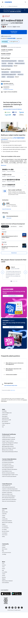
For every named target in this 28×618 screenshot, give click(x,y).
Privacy (3, 568)
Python (3, 425)
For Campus (4, 529)
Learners (4, 545)
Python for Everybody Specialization (9, 476)
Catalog (3, 517)
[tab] (5, 226)
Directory (4, 577)
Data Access (20, 61)
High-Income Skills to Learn (7, 494)
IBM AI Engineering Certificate (8, 446)
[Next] (25, 272)
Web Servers (20, 74)
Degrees (3, 524)
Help (3, 570)
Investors (4, 565)
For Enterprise (5, 526)
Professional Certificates (7, 520)
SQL (3, 427)
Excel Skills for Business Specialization (9, 469)
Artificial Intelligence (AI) (6, 412)
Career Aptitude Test (6, 485)
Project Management (6, 423)
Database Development (19, 63)
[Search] (25, 2)
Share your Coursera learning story (9, 501)
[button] (18, 26)
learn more (13, 390)
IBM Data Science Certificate (7, 450)
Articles (3, 575)
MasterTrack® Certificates (7, 522)
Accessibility (4, 572)
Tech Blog (4, 554)
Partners (3, 547)
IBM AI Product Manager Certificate (9, 448)
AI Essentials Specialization (7, 460)
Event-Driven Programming (7, 66)
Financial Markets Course (7, 471)
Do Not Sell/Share (5, 582)
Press (3, 563)
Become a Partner (5, 531)
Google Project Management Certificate (10, 443)
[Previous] (2, 272)
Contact (3, 573)
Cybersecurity (5, 414)
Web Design (10, 63)
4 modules (4, 46)
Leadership (4, 513)
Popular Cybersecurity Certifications (9, 499)
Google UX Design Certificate (7, 444)
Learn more (19, 38)
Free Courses (4, 534)
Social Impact (4, 533)
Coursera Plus (4, 519)
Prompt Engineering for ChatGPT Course (10, 474)
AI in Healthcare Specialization (8, 466)
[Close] (25, 10)
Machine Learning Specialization (8, 473)
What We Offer (5, 512)
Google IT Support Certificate (8, 441)
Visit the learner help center (10, 385)
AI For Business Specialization (8, 462)
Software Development (12, 6)
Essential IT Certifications (7, 492)
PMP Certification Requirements (8, 497)
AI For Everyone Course (6, 464)
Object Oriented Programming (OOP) (9, 61)
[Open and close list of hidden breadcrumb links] (5, 6)
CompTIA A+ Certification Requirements (10, 489)
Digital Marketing (5, 418)
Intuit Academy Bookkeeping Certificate (10, 451)
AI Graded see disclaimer (8, 89)
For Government (5, 527)
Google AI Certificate (6, 436)
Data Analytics (5, 416)
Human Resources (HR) (6, 420)
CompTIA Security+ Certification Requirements (11, 490)
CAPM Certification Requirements (8, 487)
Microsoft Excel (5, 421)
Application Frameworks (15, 72)
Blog (3, 550)
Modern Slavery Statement (7, 581)
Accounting (4, 411)
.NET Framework (10, 77)
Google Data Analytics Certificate (8, 439)
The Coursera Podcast (6, 552)
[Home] (2, 6)
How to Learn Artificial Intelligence (8, 496)
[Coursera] (8, 2)
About (3, 510)
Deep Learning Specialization (7, 467)
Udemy (3, 536)
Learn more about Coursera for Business (12, 109)
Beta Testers (4, 549)
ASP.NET (3, 77)
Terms (3, 566)
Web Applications (5, 72)
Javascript (4, 63)
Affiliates (3, 579)
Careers (3, 515)
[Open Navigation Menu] (2, 2)
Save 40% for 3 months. (15, 11)
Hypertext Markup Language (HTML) (9, 74)
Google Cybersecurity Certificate (8, 437)
